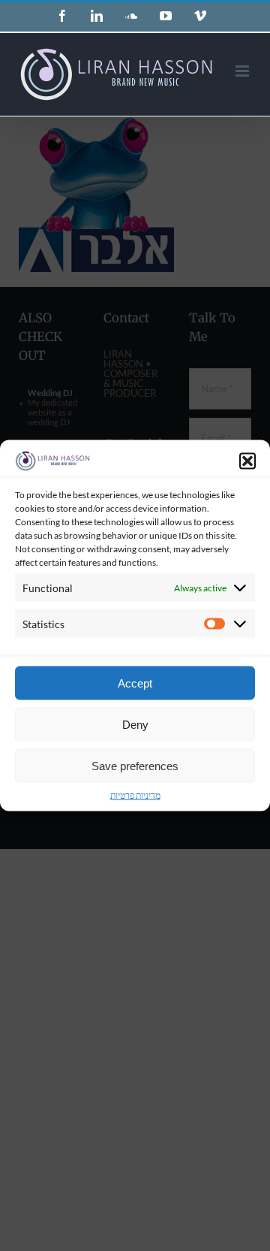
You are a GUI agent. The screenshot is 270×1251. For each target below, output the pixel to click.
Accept (135, 682)
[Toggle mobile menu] (243, 71)
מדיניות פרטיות (135, 795)
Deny (135, 724)
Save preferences (135, 765)
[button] (247, 460)
